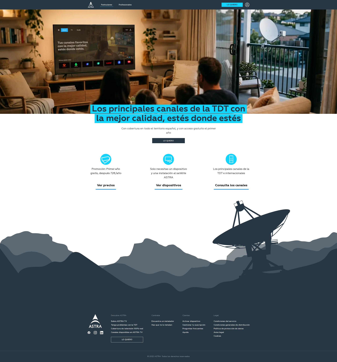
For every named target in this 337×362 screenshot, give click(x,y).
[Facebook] (89, 332)
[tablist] (116, 4)
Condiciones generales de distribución (232, 325)
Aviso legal (219, 332)
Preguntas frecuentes (192, 329)
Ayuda (185, 332)
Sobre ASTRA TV (119, 321)
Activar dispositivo (191, 321)
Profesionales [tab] (125, 5)
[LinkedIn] (101, 332)
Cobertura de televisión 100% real (127, 329)
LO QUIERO (232, 5)
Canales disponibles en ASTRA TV (127, 332)
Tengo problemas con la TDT (124, 325)
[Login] (247, 4)
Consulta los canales (231, 185)
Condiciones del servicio (225, 321)
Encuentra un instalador (163, 321)
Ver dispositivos (168, 185)
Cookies (217, 336)
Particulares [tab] (106, 5)
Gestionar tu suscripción (193, 325)
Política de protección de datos (229, 329)
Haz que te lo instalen (162, 325)
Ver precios (106, 185)
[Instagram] (95, 332)
